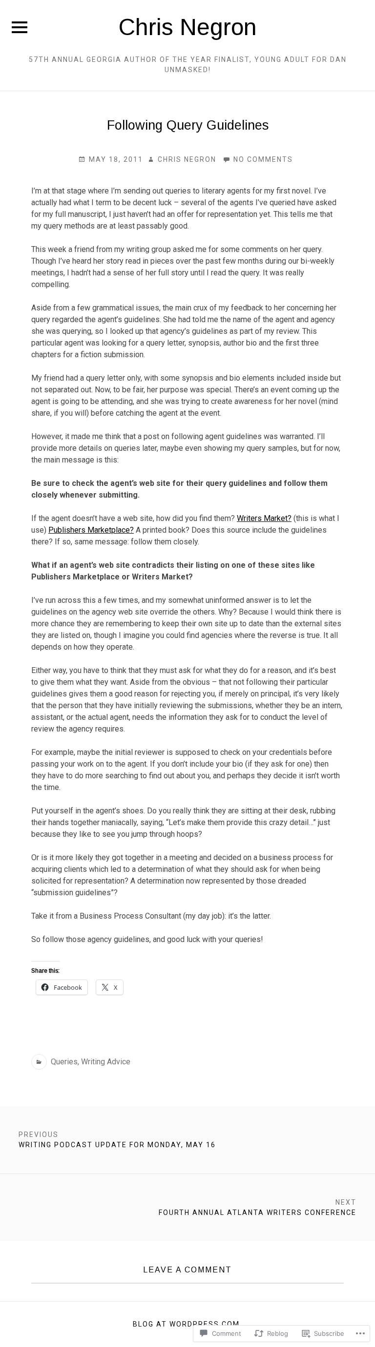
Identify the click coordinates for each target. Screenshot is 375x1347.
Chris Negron (188, 27)
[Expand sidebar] (19, 27)
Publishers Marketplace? (91, 530)
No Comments (258, 160)
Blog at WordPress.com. (187, 1324)
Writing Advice (105, 1061)
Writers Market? (264, 518)
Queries (64, 1061)
